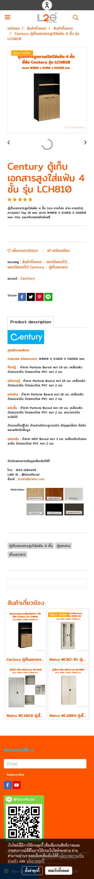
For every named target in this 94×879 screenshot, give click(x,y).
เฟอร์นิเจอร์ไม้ (57, 262)
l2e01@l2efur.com (31, 479)
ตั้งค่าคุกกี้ (32, 870)
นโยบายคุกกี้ (35, 861)
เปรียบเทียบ (60, 250)
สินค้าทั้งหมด (32, 262)
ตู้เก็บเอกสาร (58, 267)
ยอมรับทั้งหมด (58, 870)
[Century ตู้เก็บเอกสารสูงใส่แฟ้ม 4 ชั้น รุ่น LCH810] (47, 90)
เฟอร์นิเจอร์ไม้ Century (26, 267)
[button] (74, 17)
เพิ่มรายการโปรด (24, 250)
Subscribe (15, 774)
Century (27, 278)
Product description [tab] (30, 322)
